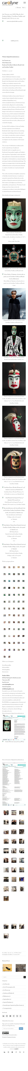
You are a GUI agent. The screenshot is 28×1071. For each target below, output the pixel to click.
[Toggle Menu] (24, 2)
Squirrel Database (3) (8, 1003)
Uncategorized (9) (7, 1009)
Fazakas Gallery (6, 675)
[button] (3, 968)
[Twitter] (17, 1016)
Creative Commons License (9, 1038)
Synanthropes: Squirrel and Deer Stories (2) (13, 1006)
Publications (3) (6, 997)
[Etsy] (20, 1016)
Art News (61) (6, 984)
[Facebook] (14, 1016)
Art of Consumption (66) (9, 987)
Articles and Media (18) (8, 994)
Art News (16, 953)
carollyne (5, 953)
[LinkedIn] (3, 1016)
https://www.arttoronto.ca (13, 57)
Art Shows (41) (6, 991)
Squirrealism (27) (7, 1000)
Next (23, 7)
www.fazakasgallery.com (8, 684)
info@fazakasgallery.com (8, 689)
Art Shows (10, 955)
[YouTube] (10, 1016)
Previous (19, 7)
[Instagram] (7, 1016)
